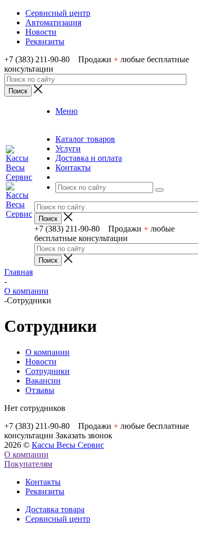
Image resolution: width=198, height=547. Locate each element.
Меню (66, 111)
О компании (26, 454)
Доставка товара (54, 509)
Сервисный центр (57, 518)
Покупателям (28, 463)
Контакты (43, 481)
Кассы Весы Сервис (68, 444)
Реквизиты (44, 491)
